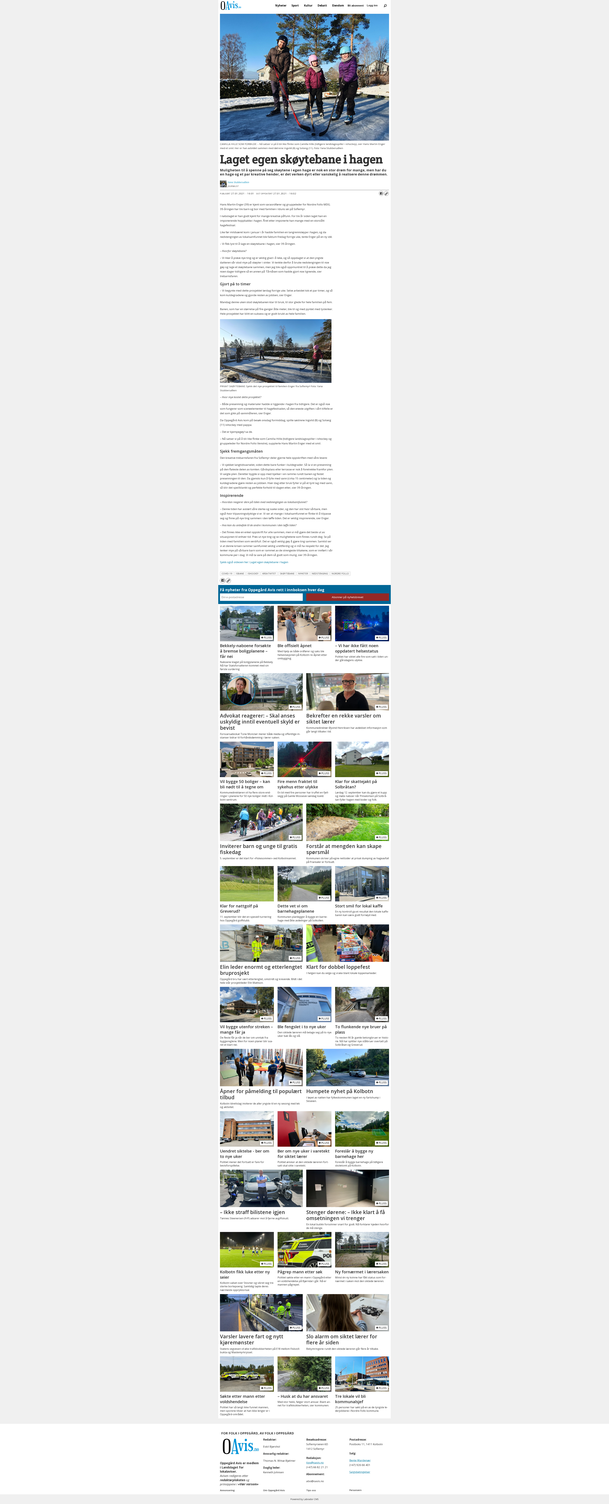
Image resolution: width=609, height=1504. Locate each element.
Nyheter (280, 5)
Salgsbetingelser (359, 1472)
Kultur (308, 5)
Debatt (322, 5)
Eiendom (338, 5)
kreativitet (269, 573)
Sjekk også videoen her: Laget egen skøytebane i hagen (254, 562)
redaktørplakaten (232, 1480)
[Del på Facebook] (381, 193)
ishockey (253, 573)
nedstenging (320, 573)
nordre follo (340, 573)
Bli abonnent (356, 5)
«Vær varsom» (248, 1484)
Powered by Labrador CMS (304, 1499)
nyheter (303, 573)
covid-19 (227, 573)
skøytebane (287, 573)
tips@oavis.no (315, 1462)
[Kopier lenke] (386, 193)
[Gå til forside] (231, 5)
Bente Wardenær (360, 1460)
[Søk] (385, 5)
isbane (240, 573)
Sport (295, 5)
